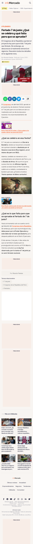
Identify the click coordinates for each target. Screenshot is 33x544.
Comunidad (20, 490)
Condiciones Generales (9, 505)
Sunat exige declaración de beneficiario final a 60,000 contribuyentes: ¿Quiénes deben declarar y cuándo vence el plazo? (24, 448)
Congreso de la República (21, 226)
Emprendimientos (8, 486)
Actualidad (22, 482)
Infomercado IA (9, 502)
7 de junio (7, 281)
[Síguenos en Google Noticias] (23, 99)
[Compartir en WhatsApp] (5, 99)
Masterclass (13, 503)
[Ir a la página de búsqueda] (30, 3)
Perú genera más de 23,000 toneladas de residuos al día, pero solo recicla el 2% (24, 466)
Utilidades (5, 26)
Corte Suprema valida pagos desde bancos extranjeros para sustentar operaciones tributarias (7, 448)
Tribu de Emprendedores (22, 502)
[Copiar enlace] (28, 99)
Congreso (7, 104)
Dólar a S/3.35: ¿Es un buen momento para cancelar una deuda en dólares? (7, 430)
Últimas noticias (12, 482)
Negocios (18, 486)
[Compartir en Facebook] (10, 99)
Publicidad (21, 503)
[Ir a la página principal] (12, 3)
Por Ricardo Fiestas (7, 57)
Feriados (7, 288)
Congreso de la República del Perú (15, 285)
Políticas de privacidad (24, 505)
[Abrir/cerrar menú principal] (2, 3)
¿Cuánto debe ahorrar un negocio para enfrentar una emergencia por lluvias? (7, 466)
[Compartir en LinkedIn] (14, 99)
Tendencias (27, 486)
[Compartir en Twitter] (19, 99)
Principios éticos (16, 506)
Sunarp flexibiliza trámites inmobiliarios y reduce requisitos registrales (23, 430)
